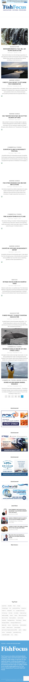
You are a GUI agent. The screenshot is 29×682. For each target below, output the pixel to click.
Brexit (14, 605)
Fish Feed (10, 613)
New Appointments (11, 620)
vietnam (16, 634)
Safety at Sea (4, 625)
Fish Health (16, 613)
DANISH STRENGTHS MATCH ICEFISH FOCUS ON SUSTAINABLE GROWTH (18, 518)
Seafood (14, 279)
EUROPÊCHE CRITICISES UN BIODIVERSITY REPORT (14, 249)
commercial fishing (16, 608)
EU (14, 610)
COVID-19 (4, 610)
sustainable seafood (5, 634)
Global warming (23, 613)
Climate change (5, 608)
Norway (24, 620)
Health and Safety (5, 615)
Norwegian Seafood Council (16, 622)
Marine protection (12, 617)
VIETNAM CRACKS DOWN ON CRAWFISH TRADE (14, 282)
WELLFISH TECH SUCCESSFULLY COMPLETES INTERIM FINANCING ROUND (17, 536)
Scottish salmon (10, 627)
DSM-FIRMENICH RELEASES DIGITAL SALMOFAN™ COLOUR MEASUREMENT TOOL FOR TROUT (18, 511)
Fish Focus (10, 52)
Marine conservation (22, 615)
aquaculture (4, 605)
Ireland (15, 615)
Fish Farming (4, 613)
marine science (20, 617)
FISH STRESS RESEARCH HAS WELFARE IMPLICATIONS (14, 183)
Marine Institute (5, 617)
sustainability (9, 632)
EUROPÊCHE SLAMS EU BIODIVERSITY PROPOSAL (14, 150)
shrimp (3, 632)
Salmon (9, 625)
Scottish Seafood (17, 627)
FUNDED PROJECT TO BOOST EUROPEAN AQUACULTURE (14, 316)
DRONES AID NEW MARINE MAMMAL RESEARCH (14, 383)
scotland (3, 627)
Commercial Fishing (15, 147)
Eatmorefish (9, 610)
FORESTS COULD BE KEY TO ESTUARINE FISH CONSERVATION (14, 83)
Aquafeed (10, 605)
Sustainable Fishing (17, 632)
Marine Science (14, 80)
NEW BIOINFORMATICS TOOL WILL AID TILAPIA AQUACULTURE (14, 49)
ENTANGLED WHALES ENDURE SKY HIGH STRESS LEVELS (15, 349)
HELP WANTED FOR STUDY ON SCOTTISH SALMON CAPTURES (14, 116)
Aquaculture (14, 46)
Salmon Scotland (23, 625)
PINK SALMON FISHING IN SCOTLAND (14, 216)
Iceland (11, 522)
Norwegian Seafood (5, 622)
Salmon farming (15, 625)
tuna (12, 634)
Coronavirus (23, 608)
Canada (18, 605)
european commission (20, 610)
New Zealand (18, 620)
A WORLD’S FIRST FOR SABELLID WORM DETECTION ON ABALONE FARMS (18, 527)
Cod (10, 608)
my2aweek (4, 620)
